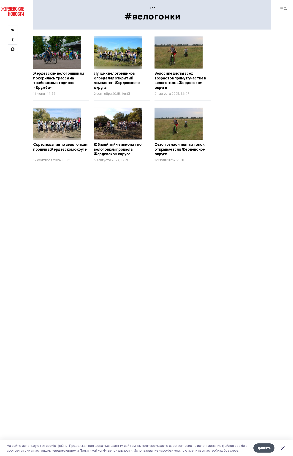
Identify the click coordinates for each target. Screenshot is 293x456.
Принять (264, 448)
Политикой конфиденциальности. (106, 450)
